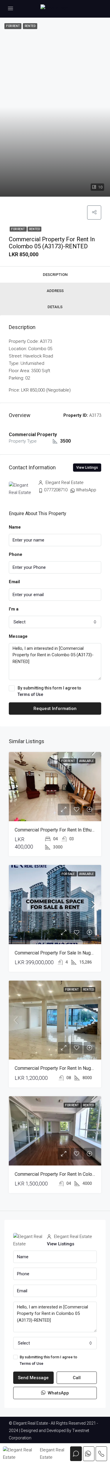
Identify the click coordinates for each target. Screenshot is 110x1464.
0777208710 (55, 490)
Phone (15, 554)
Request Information (55, 708)
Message (18, 636)
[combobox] (55, 622)
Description (55, 274)
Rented (34, 229)
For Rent (18, 229)
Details (55, 307)
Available (86, 761)
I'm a (13, 609)
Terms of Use (30, 694)
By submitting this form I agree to (49, 691)
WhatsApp (86, 490)
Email (14, 581)
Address (55, 291)
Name (15, 527)
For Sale (68, 874)
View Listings (87, 467)
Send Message (33, 1377)
